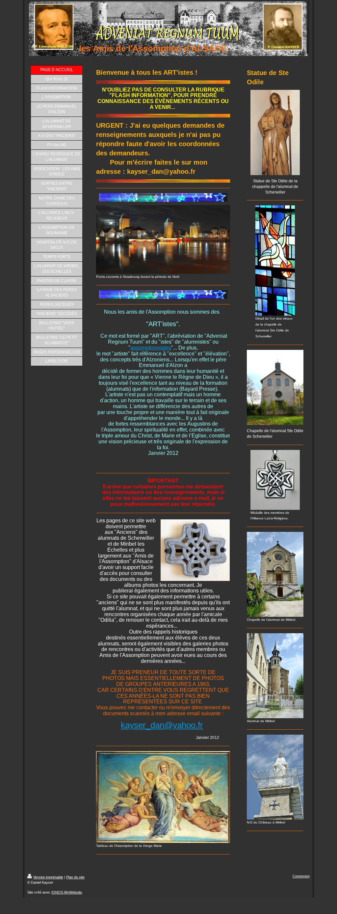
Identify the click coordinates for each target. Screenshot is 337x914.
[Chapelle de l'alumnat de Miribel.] (275, 574)
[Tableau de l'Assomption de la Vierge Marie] (163, 797)
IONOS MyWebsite (66, 892)
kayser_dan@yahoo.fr (162, 725)
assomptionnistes (150, 348)
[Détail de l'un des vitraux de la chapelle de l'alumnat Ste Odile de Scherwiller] (275, 260)
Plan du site (75, 877)
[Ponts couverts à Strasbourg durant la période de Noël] (163, 239)
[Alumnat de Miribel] (275, 675)
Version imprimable (48, 877)
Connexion (301, 876)
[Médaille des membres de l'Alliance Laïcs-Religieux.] (275, 480)
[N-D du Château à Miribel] (275, 777)
